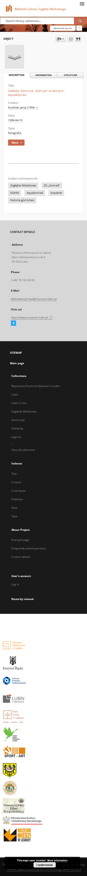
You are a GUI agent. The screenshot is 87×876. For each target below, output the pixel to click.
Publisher (17, 499)
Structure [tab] (70, 75)
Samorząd (17, 420)
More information (57, 860)
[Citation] (78, 39)
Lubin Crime (19, 403)
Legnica (16, 437)
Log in (15, 584)
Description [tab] (16, 75)
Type (14, 516)
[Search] (80, 20)
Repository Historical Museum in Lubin (35, 386)
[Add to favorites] (71, 39)
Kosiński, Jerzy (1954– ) (22, 107)
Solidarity (17, 428)
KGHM (14, 193)
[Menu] (82, 3)
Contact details (20, 557)
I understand (44, 865)
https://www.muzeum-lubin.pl (29, 317)
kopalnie (56, 193)
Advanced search (63, 28)
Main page (17, 363)
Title (14, 474)
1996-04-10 (15, 120)
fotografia (14, 133)
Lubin (14, 394)
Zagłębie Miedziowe (23, 185)
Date (14, 508)
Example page (20, 540)
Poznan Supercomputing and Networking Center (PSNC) (43, 869)
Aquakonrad (35, 193)
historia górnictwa (22, 200)
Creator (16, 482)
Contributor (18, 491)
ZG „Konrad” (52, 185)
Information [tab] (43, 75)
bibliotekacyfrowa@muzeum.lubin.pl (34, 299)
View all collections (23, 450)
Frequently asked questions (28, 548)
